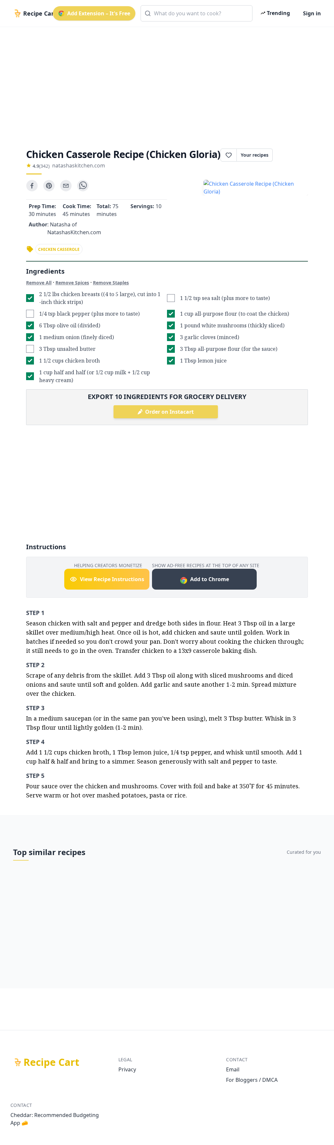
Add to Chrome (209, 579)
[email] (66, 186)
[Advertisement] (167, 82)
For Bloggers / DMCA (252, 1079)
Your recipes (254, 155)
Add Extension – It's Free (98, 13)
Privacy (127, 1069)
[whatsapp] (83, 186)
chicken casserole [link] (59, 249)
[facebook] (32, 186)
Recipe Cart (51, 1062)
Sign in (312, 13)
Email (232, 1069)
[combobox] (196, 13)
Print (293, 155)
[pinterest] (49, 186)
